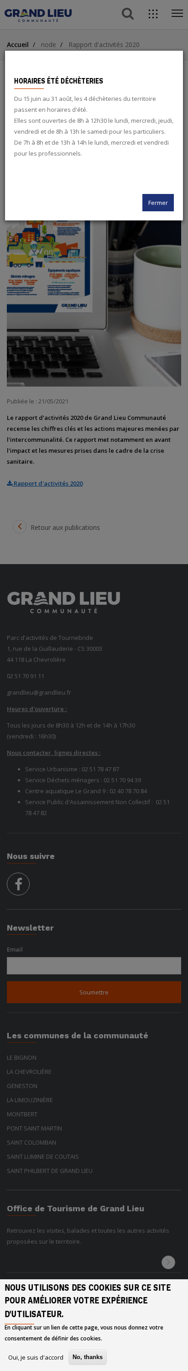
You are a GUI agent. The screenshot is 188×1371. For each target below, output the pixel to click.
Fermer (158, 203)
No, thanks (88, 1357)
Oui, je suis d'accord (35, 1357)
